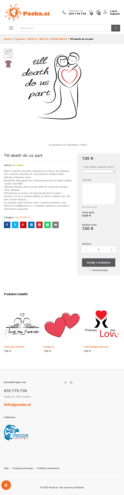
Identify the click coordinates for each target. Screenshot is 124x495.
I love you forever (14, 346)
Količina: (86, 244)
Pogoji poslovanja (22, 468)
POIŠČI (115, 28)
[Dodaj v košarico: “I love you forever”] (15, 341)
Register (115, 13)
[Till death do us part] (7, 225)
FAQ (6, 468)
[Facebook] (65, 382)
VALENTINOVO (22, 217)
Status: (8, 165)
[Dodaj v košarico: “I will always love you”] (94, 341)
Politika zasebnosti (48, 468)
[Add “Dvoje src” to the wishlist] (69, 341)
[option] (22, 332)
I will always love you (96, 346)
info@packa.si (17, 404)
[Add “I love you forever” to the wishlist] (29, 341)
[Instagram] (71, 383)
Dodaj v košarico (98, 262)
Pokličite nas (76, 11)
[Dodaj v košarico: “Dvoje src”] (54, 341)
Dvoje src (49, 346)
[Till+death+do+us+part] (15, 225)
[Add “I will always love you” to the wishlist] (109, 341)
